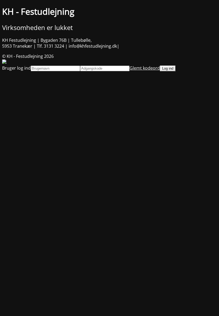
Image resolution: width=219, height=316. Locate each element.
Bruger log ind (16, 68)
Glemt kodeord (145, 68)
